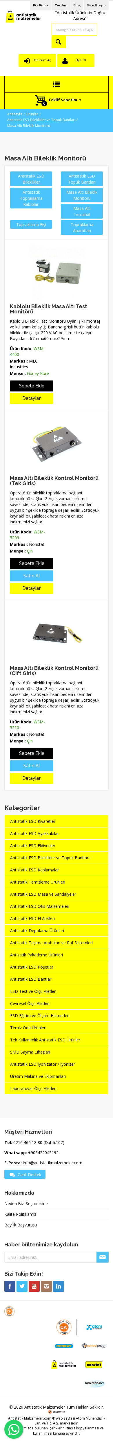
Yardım (61, 5)
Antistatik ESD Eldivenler (32, 845)
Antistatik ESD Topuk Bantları (82, 179)
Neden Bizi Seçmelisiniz (26, 1203)
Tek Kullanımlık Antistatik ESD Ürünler (45, 1040)
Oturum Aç (42, 60)
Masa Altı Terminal (82, 211)
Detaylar (31, 398)
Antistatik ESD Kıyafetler (32, 821)
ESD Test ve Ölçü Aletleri (33, 991)
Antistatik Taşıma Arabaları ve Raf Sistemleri (51, 942)
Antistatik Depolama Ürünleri (37, 930)
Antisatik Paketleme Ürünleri (36, 955)
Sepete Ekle (31, 386)
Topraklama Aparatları (82, 227)
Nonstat (36, 544)
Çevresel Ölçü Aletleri (30, 1003)
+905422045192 (43, 1152)
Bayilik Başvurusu (20, 1225)
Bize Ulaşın (96, 5)
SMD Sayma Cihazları (30, 1052)
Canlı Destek (29, 1174)
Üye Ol (81, 60)
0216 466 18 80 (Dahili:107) (38, 1142)
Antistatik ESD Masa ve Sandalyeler (43, 894)
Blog (77, 5)
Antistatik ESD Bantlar (30, 979)
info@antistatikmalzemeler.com (52, 1162)
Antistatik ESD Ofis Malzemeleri (39, 906)
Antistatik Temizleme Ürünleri (37, 882)
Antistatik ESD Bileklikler (31, 179)
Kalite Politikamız (20, 1214)
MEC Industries (24, 363)
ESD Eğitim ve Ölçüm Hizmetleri (40, 1015)
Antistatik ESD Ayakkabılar (34, 833)
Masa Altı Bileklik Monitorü (28, 125)
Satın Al (31, 575)
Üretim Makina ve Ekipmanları (38, 1076)
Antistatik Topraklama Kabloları (31, 198)
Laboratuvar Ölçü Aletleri (33, 1088)
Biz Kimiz (41, 5)
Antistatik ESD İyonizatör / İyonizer (42, 1064)
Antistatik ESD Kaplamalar (34, 870)
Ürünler (32, 114)
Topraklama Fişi (31, 224)
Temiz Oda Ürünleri (28, 1027)
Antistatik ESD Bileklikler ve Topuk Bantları (41, 119)
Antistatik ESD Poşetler (31, 967)
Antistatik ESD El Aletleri (32, 918)
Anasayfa (14, 114)
